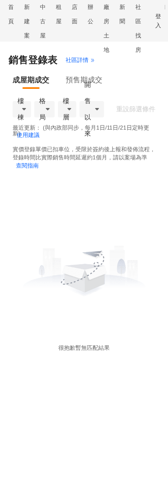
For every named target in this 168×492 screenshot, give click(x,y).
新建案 (27, 21)
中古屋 (43, 21)
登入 (158, 21)
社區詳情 (77, 60)
